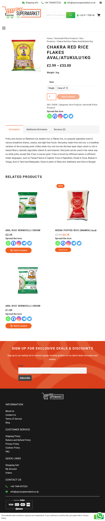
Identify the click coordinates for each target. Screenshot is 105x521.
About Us (9, 411)
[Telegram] (65, 116)
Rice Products (75, 105)
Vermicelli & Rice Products (66, 38)
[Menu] (3, 28)
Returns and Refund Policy (18, 440)
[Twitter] (70, 116)
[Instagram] (60, 116)
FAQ (7, 451)
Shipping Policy (12, 436)
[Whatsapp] (49, 116)
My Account (11, 469)
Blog (7, 422)
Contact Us (10, 415)
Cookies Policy (12, 447)
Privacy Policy (12, 444)
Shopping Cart (12, 465)
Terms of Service (13, 419)
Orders (8, 473)
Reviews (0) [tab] (59, 129)
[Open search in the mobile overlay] (59, 15)
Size (51, 82)
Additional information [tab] (36, 129)
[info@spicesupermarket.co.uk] (7, 492)
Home (49, 38)
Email (20, 366)
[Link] (21, 12)
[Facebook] (100, 3)
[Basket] (99, 15)
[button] (36, 41)
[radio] (51, 88)
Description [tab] (14, 129)
